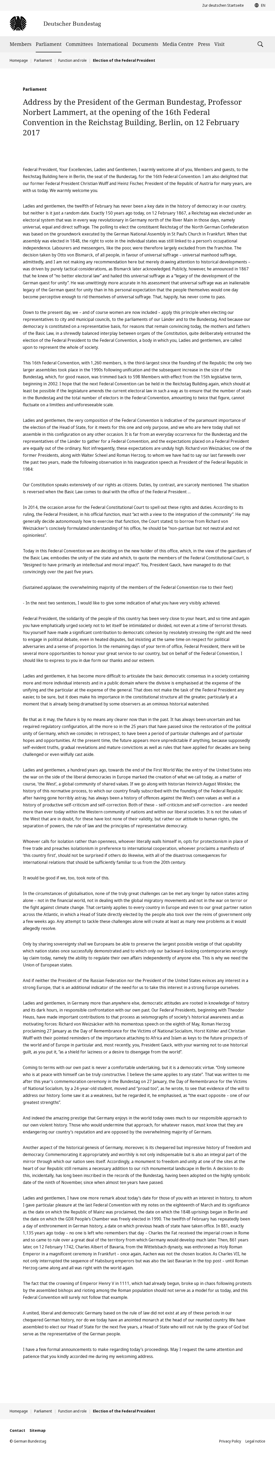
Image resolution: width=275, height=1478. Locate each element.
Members (20, 44)
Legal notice (255, 1441)
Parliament (48, 44)
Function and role (72, 60)
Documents (145, 44)
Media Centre (178, 44)
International (112, 44)
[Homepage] (55, 23)
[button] (258, 5)
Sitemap (38, 1430)
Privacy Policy (230, 1441)
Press (204, 44)
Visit (219, 44)
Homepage (19, 60)
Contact (17, 1430)
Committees (79, 44)
